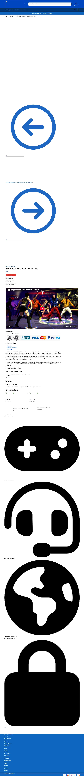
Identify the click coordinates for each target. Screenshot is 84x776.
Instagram (6, 768)
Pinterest (6, 770)
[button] (76, 10)
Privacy (5, 748)
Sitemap (6, 761)
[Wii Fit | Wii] (8, 395)
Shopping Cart (7, 756)
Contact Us (6, 745)
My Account (76, 5)
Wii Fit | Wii (8, 399)
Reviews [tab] (9, 349)
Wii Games (18, 16)
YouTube (6, 771)
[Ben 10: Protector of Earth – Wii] (44, 399)
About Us (6, 736)
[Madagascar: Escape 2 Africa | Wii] (20, 399)
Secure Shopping (7, 746)
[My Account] (24, 4)
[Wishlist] (9, 394)
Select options (8, 404)
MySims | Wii (32, 399)
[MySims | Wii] (32, 395)
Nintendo (11, 16)
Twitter (5, 767)
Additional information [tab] (12, 347)
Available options (10, 274)
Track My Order (7, 753)
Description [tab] (9, 346)
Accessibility (6, 758)
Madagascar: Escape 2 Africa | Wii (20, 408)
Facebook (6, 765)
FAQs (5, 750)
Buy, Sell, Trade (7, 738)
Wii (14, 16)
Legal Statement (7, 760)
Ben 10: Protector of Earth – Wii (44, 407)
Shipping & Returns (8, 743)
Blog (5, 740)
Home (7, 16)
